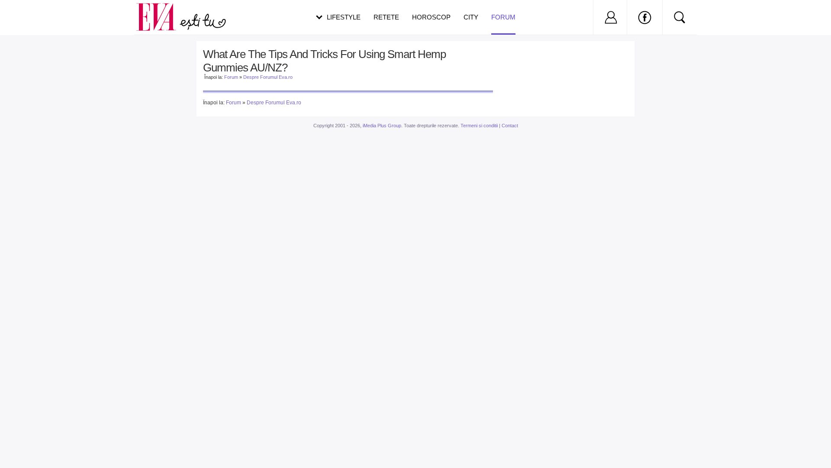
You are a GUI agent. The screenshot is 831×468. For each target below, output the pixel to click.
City (471, 17)
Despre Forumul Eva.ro (268, 77)
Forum (503, 17)
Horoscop (431, 17)
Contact (510, 125)
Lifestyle (344, 17)
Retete (386, 17)
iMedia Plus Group (382, 125)
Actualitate (30, 15)
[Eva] (161, 10)
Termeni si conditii (479, 125)
